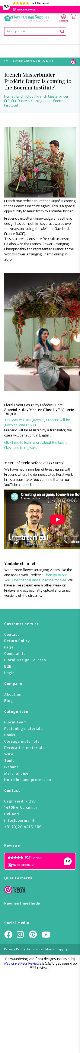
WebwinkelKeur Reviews (22, 963)
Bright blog (24, 96)
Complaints (15, 653)
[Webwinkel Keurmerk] (15, 891)
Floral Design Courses (25, 660)
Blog (8, 701)
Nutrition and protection (27, 780)
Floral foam (15, 722)
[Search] (62, 31)
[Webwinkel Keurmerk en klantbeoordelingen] (73, 61)
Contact (11, 634)
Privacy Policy (14, 949)
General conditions (41, 949)
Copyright (64, 949)
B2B (8, 666)
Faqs (8, 647)
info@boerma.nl (19, 820)
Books (9, 735)
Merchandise (16, 773)
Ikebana (11, 767)
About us (12, 694)
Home (8, 96)
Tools (9, 760)
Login (9, 673)
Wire (8, 754)
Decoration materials (24, 748)
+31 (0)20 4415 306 (23, 827)
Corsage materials (21, 741)
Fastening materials (23, 728)
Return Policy (17, 641)
